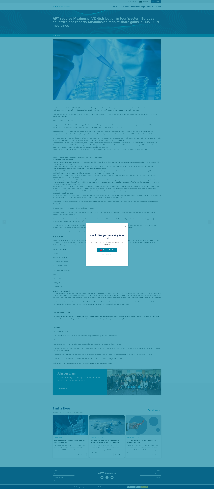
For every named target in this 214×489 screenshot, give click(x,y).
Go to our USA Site (108, 250)
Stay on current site (107, 254)
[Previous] (4, 222)
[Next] (209, 222)
